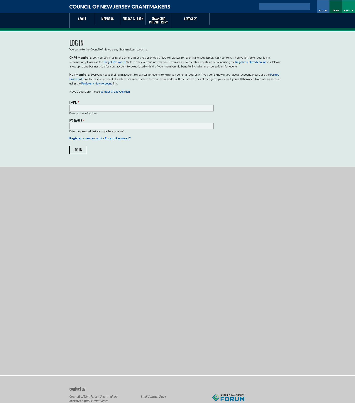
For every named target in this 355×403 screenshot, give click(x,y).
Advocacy (190, 19)
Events (348, 10)
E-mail (74, 102)
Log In (323, 10)
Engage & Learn (133, 19)
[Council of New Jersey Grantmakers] (119, 7)
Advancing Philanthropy (158, 20)
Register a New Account (250, 62)
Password (76, 120)
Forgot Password (114, 62)
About (82, 19)
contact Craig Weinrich (115, 91)
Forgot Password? (118, 138)
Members (107, 19)
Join (336, 10)
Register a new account (86, 138)
